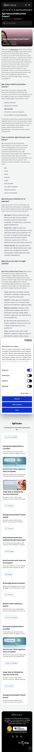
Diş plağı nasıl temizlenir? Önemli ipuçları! (14, 516)
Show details (25, 393)
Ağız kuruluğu (8, 109)
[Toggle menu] (29, 5)
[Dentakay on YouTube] (21, 736)
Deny (17, 410)
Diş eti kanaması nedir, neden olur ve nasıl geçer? (14, 562)
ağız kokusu (14, 49)
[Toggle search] (26, 5)
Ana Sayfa (5, 10)
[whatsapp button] (30, 748)
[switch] (29, 375)
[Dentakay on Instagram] (17, 736)
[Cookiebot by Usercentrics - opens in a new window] (24, 340)
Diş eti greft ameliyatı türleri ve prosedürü (13, 448)
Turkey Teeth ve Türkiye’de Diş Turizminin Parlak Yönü (13, 493)
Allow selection (17, 404)
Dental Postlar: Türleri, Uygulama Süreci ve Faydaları (14, 470)
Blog (12, 10)
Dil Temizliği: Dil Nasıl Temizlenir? (14, 583)
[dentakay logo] (10, 4)
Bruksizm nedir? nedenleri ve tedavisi (12, 605)
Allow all (17, 398)
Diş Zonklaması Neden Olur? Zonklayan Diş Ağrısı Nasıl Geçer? (14, 539)
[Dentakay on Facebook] (13, 736)
